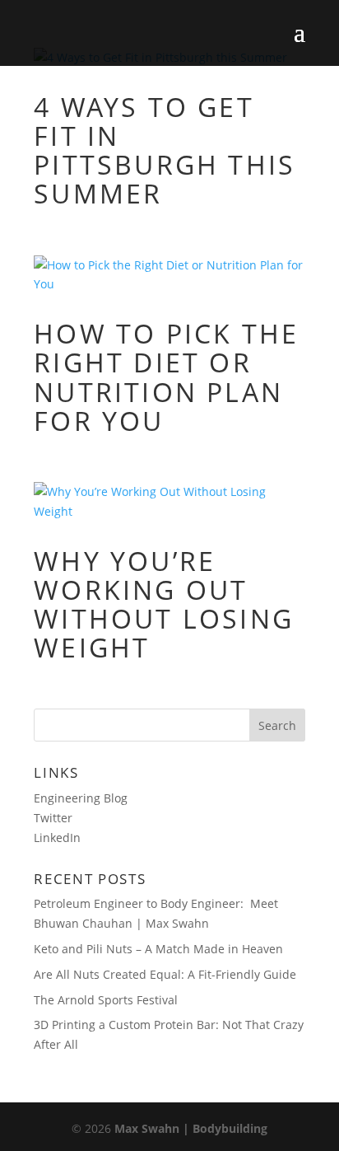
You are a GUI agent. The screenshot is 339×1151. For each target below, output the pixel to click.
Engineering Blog (81, 798)
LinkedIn (57, 837)
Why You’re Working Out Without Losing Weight (164, 604)
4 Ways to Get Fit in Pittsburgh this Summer (164, 150)
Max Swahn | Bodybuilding (190, 1128)
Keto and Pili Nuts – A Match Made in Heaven (158, 949)
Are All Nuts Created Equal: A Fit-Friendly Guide (165, 974)
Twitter (53, 818)
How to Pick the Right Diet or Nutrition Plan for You (166, 377)
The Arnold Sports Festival (106, 1000)
